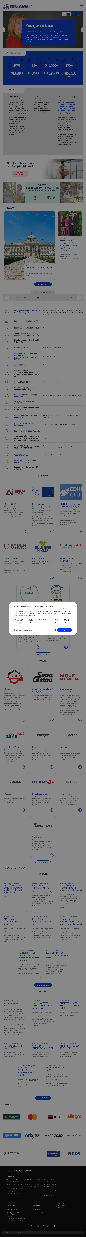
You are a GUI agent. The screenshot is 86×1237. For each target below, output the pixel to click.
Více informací (32, 615)
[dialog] (43, 618)
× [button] (73, 604)
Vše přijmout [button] (64, 630)
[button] (23, 630)
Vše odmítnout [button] (47, 630)
